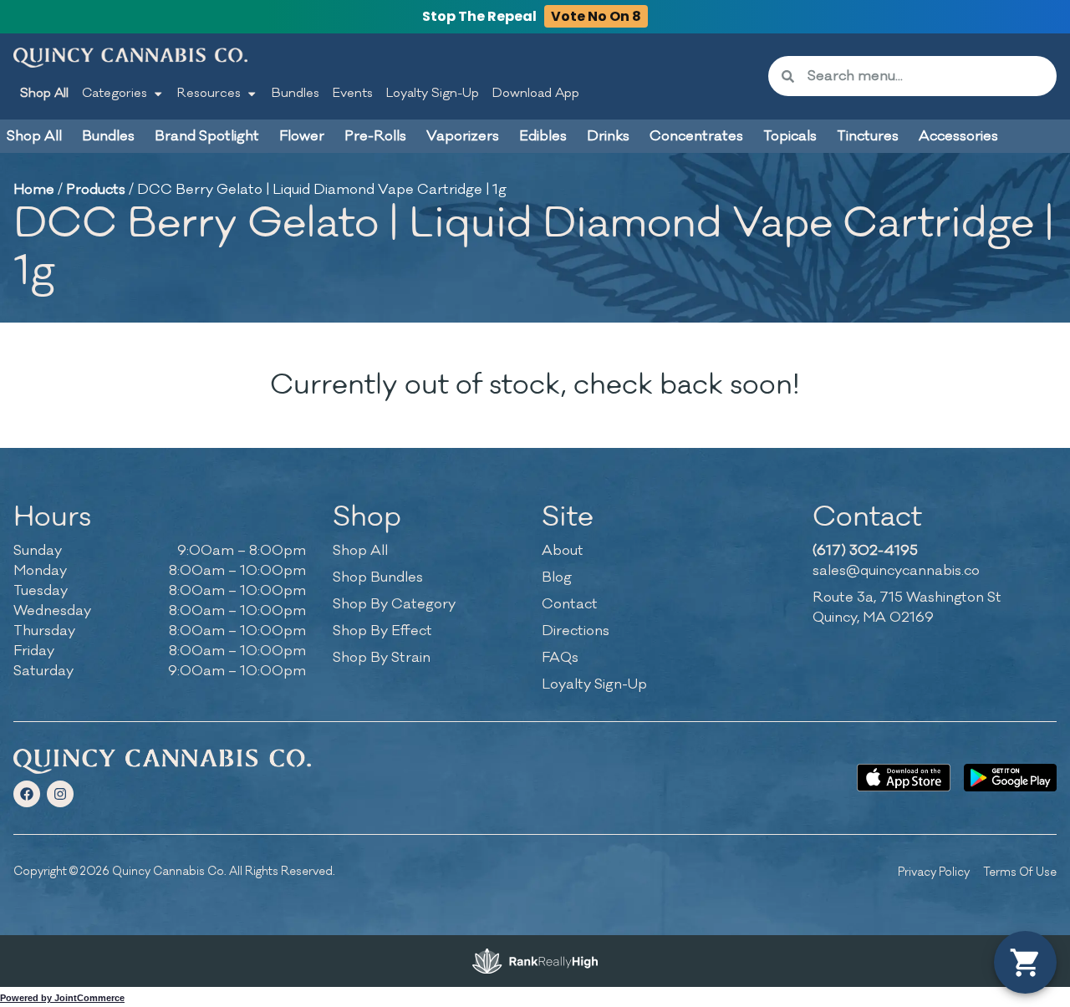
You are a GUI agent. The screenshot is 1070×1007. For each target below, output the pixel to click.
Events (353, 93)
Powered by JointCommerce (62, 998)
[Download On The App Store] (903, 777)
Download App (535, 93)
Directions (575, 631)
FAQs (560, 657)
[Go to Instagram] (60, 794)
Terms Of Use (1020, 872)
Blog (557, 577)
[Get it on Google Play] (1010, 777)
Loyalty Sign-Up (432, 93)
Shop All (44, 93)
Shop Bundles (378, 577)
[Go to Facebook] (26, 794)
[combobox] (925, 76)
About (562, 551)
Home (33, 190)
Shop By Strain (382, 657)
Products (95, 190)
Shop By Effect (382, 631)
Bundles (295, 93)
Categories (114, 93)
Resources (209, 93)
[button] (1025, 962)
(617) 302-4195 (865, 551)
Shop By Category (394, 604)
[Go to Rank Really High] (535, 961)
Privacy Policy (934, 872)
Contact (570, 604)
